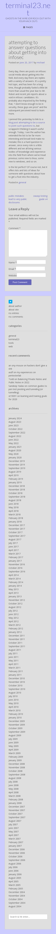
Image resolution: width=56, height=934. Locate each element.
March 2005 (15, 885)
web (11, 346)
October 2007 (15, 813)
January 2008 (15, 803)
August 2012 (15, 607)
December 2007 (17, 806)
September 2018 (17, 496)
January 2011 (15, 674)
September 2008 (17, 774)
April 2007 (14, 835)
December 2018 (17, 486)
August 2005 (15, 877)
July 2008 (13, 781)
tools (11, 342)
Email (12, 268)
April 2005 (14, 881)
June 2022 (14, 439)
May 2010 (14, 703)
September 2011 (17, 646)
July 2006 (13, 867)
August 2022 (15, 436)
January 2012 (15, 632)
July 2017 (13, 543)
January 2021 (15, 446)
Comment (15, 228)
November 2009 (17, 724)
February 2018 (16, 518)
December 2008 (17, 763)
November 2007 (17, 810)
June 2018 (14, 503)
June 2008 (14, 785)
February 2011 (16, 671)
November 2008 (17, 767)
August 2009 (15, 735)
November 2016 (17, 564)
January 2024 (15, 418)
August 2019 (15, 471)
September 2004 (17, 902)
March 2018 (15, 514)
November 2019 (17, 464)
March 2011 (15, 667)
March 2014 (15, 578)
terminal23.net (28, 9)
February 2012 (16, 628)
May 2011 (14, 660)
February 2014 (16, 582)
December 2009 (17, 721)
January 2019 (15, 482)
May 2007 (14, 831)
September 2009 (17, 731)
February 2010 (16, 714)
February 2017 (16, 557)
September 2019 (17, 468)
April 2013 (14, 592)
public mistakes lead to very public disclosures (18, 199)
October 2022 (15, 429)
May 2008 (14, 788)
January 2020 (15, 457)
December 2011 (17, 635)
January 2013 (15, 596)
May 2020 (14, 453)
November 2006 (17, 852)
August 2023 (15, 421)
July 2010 (13, 696)
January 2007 (15, 845)
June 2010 (14, 699)
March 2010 (15, 710)
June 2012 (14, 614)
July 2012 (13, 610)
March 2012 (15, 624)
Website (13, 275)
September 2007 (17, 817)
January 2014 (15, 585)
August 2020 (15, 450)
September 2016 (17, 571)
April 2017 (14, 550)
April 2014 (14, 575)
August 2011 (15, 649)
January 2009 (15, 760)
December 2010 (17, 678)
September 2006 (17, 860)
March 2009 (15, 753)
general (22, 182)
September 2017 (17, 535)
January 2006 (15, 874)
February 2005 (16, 888)
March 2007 (15, 838)
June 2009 (14, 742)
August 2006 (15, 863)
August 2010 (15, 692)
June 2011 (14, 657)
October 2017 (15, 532)
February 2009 (16, 756)
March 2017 (15, 553)
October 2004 (15, 899)
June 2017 (14, 546)
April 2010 (14, 706)
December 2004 (17, 892)
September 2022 (17, 432)
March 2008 (15, 795)
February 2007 (16, 842)
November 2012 (17, 600)
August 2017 (15, 539)
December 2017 (17, 525)
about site (14, 309)
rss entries (14, 313)
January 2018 (15, 521)
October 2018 (15, 493)
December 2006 (17, 849)
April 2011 (14, 664)
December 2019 (17, 461)
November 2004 (17, 895)
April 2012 (14, 621)
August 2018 (15, 500)
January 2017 (15, 560)
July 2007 (13, 824)
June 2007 (14, 828)
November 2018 (17, 489)
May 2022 (14, 443)
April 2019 (14, 475)
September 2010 (17, 689)
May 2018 (14, 507)
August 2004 (15, 906)
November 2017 (17, 528)
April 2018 (14, 510)
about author (15, 306)
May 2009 (14, 746)
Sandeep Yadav (16, 385)
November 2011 (17, 639)
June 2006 (14, 870)
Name (13, 262)
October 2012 (15, 603)
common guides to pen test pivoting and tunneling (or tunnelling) (28, 389)
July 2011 (13, 653)
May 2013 (14, 589)
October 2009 (15, 728)
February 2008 (16, 799)
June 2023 (14, 425)
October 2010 (15, 685)
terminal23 (14, 339)
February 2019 (16, 478)
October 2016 (15, 567)
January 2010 (15, 717)
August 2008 (15, 778)
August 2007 (15, 820)
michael (41, 62)
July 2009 (13, 738)
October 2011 (15, 642)
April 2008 (14, 792)
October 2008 (15, 771)
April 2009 (14, 749)
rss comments (16, 316)
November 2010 (17, 681)
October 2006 (15, 856)
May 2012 (14, 617)
